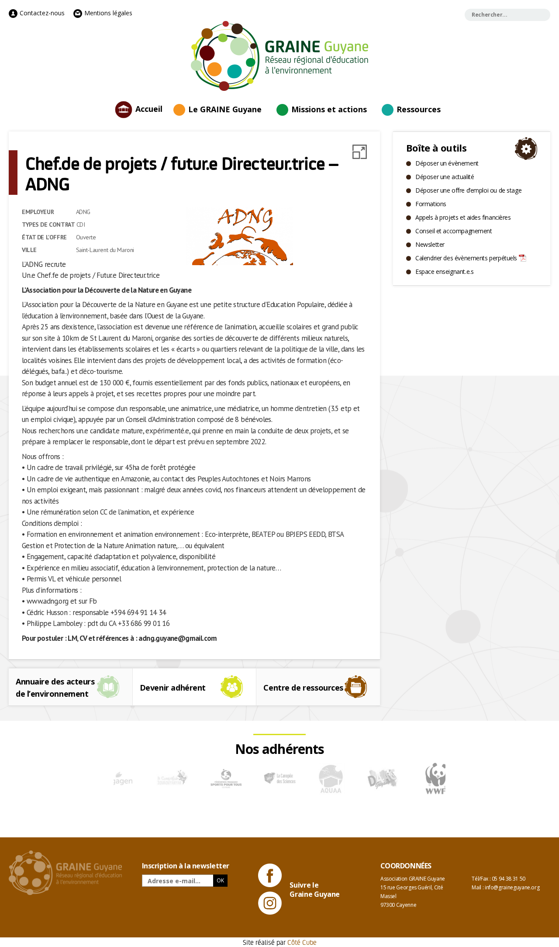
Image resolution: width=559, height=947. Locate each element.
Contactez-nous (41, 13)
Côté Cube (302, 942)
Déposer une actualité (444, 177)
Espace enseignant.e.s (444, 271)
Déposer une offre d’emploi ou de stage (468, 190)
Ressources (419, 109)
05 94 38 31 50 (508, 878)
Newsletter (430, 244)
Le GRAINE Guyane (225, 109)
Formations (430, 204)
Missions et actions (329, 109)
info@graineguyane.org (512, 887)
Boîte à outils (436, 147)
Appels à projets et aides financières (463, 217)
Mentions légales (107, 13)
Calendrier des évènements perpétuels (466, 258)
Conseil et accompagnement (453, 231)
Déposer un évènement (447, 163)
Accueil (148, 108)
